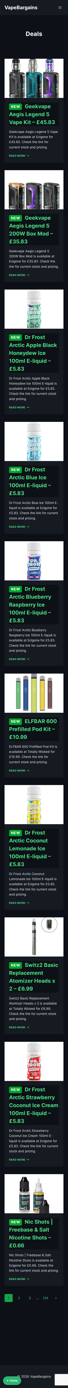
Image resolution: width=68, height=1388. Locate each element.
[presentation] (34, 78)
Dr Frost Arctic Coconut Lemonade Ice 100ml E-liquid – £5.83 (30, 848)
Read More (19, 155)
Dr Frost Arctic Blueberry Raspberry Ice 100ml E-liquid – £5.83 (30, 605)
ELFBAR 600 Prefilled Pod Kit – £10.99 (33, 729)
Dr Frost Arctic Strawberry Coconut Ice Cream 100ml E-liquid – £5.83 (33, 1105)
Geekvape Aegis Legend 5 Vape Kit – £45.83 (32, 114)
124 (45, 1298)
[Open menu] (59, 7)
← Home (12, 1380)
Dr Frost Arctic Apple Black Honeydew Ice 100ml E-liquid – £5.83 (33, 353)
